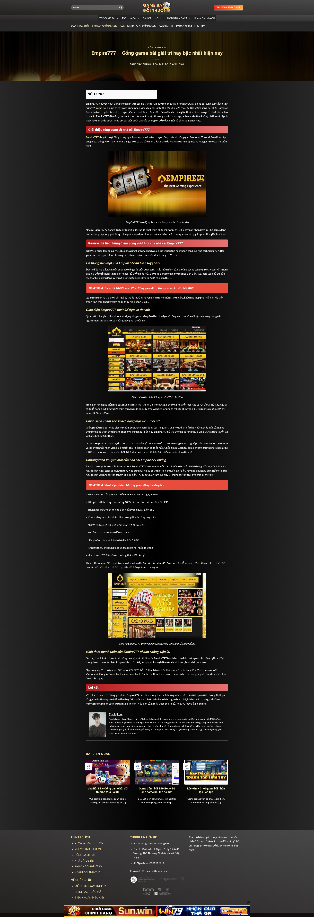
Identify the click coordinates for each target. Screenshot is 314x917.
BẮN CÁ (147, 18)
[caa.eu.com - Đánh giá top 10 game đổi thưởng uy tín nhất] (157, 7)
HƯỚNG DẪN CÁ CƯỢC (89, 843)
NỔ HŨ (158, 18)
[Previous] (90, 782)
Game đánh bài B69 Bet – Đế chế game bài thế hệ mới (157, 790)
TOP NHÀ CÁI (129, 18)
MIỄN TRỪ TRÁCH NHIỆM (90, 885)
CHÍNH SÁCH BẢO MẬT (89, 891)
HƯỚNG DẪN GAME (176, 18)
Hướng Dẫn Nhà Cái (204, 18)
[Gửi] (120, 7)
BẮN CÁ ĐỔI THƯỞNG (88, 866)
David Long (177, 64)
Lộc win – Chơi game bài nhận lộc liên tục (206, 790)
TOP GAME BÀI (107, 18)
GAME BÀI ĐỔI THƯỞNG (86, 26)
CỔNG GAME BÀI (113, 26)
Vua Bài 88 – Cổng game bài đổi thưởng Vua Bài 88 (108, 790)
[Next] (224, 782)
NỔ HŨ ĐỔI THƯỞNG (88, 872)
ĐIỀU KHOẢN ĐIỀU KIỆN (90, 897)
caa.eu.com (227, 837)
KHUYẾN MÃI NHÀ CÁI (88, 849)
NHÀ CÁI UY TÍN (84, 860)
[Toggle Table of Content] (150, 94)
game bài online (105, 107)
